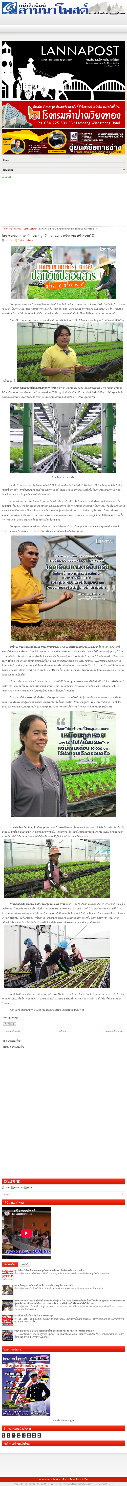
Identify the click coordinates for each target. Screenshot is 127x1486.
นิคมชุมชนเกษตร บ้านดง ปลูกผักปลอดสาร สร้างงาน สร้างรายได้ (48, 235)
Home (5, 229)
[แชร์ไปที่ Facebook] (14, 1024)
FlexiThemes (29, 1484)
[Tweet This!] (13, 1017)
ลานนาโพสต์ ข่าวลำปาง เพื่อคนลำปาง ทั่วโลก (67, 1479)
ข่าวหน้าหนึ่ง (16, 229)
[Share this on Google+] (17, 1017)
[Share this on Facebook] (9, 1017)
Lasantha (57, 1484)
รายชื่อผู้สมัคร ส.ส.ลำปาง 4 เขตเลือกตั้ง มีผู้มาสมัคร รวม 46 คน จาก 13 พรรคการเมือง (54, 1331)
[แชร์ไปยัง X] (11, 1024)
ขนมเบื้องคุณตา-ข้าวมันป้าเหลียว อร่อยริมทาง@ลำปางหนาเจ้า (43, 1285)
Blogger (70, 1420)
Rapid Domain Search (103, 1484)
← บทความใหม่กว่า (12, 1031)
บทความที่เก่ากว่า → (114, 1031)
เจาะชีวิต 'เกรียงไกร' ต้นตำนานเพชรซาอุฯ (33, 1315)
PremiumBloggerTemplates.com (77, 1484)
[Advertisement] (63, 202)
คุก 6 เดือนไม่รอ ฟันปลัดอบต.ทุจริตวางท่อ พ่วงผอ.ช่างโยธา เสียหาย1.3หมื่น (49, 1270)
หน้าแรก (63, 1031)
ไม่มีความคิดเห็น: (26, 240)
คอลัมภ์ (25, 1264)
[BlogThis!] (8, 1024)
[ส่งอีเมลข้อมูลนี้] (4, 1024)
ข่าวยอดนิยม (10, 1264)
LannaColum (30, 229)
